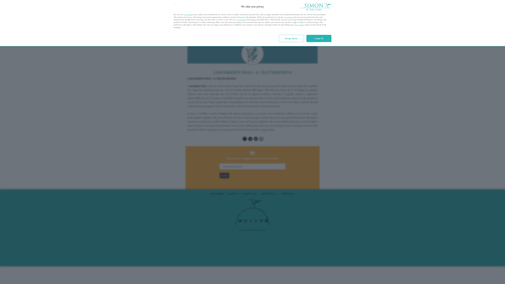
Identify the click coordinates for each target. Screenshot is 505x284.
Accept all (319, 38)
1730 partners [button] (188, 14)
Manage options (291, 38)
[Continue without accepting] (175, 5)
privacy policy (299, 25)
